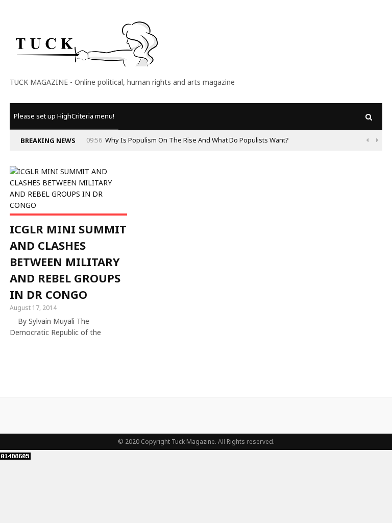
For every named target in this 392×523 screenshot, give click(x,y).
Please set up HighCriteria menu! (64, 116)
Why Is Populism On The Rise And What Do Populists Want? (197, 140)
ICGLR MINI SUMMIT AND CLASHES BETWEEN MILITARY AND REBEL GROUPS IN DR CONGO (68, 261)
